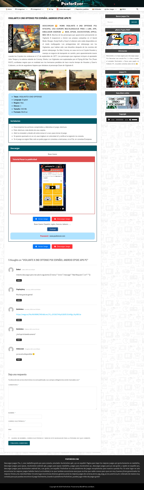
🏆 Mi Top (50, 9)
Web (9, 429)
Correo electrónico (17, 421)
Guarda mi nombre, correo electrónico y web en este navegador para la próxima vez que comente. (51, 438)
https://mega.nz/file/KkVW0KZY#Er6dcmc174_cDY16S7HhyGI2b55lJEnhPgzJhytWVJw (48, 314)
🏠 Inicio (9, 9)
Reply (19, 280)
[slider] (135, 119)
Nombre (12, 413)
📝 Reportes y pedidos (81, 9)
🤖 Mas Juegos (109, 9)
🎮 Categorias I (20, 9)
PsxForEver (66, 487)
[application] (122, 120)
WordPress (83, 487)
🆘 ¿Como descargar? (64, 9)
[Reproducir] (109, 120)
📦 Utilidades (96, 9)
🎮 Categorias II (36, 9)
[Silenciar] (130, 120)
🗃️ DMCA (123, 9)
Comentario (13, 385)
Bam (92, 487)
